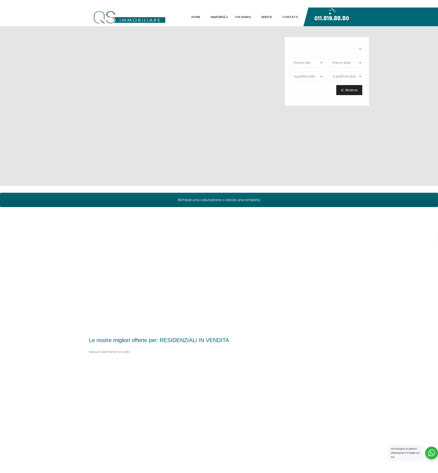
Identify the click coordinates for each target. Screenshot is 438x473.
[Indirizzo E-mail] (323, 3)
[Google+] (312, 3)
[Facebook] (302, 3)
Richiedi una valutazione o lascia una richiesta (219, 200)
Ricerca (351, 90)
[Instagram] (346, 3)
